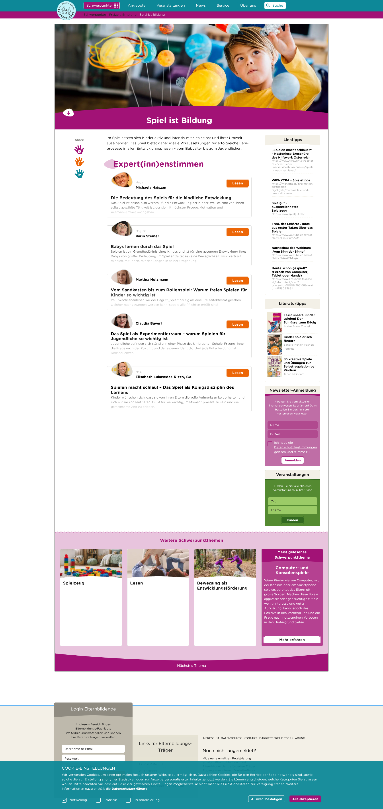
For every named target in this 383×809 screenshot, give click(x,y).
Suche (277, 5)
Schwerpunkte (98, 5)
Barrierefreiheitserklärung (282, 738)
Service (223, 5)
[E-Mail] (79, 149)
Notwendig (78, 800)
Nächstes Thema (191, 666)
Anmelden (293, 460)
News (201, 5)
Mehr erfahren (292, 640)
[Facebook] (79, 162)
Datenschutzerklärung (129, 788)
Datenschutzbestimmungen (295, 447)
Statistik (110, 800)
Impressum (211, 738)
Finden (292, 520)
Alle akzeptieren (305, 799)
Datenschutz (231, 738)
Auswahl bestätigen (266, 799)
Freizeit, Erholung (123, 14)
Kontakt (250, 738)
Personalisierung (146, 800)
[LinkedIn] (79, 173)
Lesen (237, 183)
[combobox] (292, 501)
